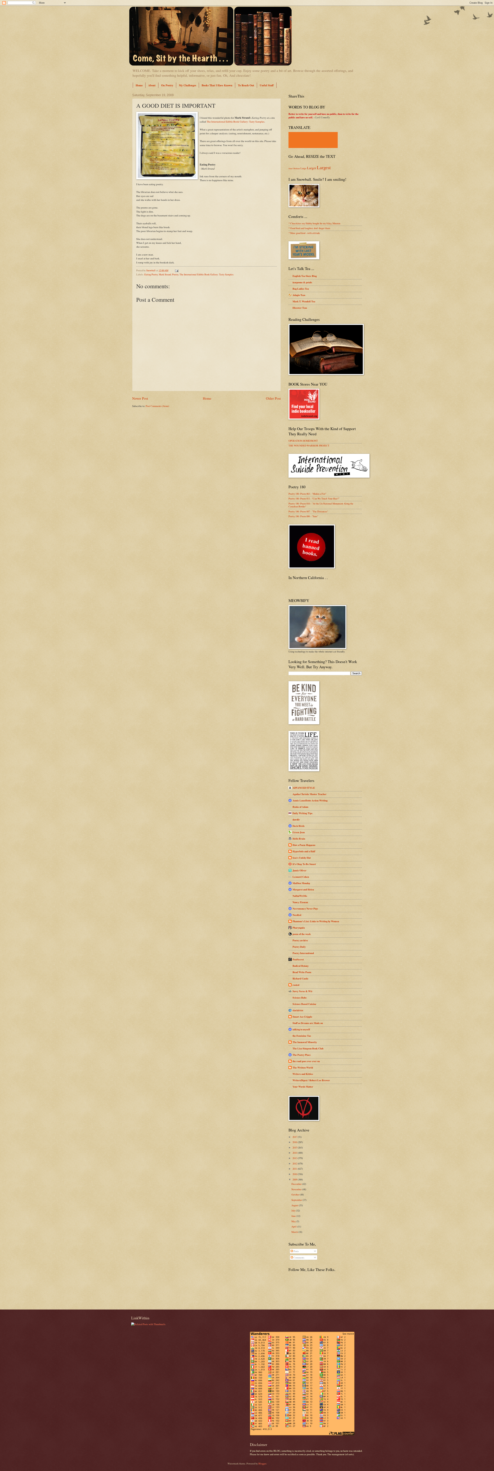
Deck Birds (299, 826)
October (295, 1194)
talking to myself (301, 1029)
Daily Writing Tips (302, 813)
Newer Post (140, 398)
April (294, 1226)
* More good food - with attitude (304, 233)
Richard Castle (300, 978)
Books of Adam (300, 807)
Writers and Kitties (303, 1074)
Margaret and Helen (303, 889)
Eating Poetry (151, 274)
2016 (295, 1142)
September (297, 1200)
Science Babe (300, 997)
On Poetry (167, 85)
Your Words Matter (303, 1086)
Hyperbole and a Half (304, 851)
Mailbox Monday (301, 883)
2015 (295, 1147)
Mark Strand (165, 274)
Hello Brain (299, 838)
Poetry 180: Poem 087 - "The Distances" (308, 511)
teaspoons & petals (302, 282)
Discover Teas (300, 307)
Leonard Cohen (301, 876)
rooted (296, 985)
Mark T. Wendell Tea (304, 301)
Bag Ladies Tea (301, 288)
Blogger (262, 1463)
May (293, 1221)
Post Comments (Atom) (157, 406)
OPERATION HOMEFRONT (303, 440)
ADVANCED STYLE (304, 787)
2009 (295, 1179)
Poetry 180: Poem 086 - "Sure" (303, 516)
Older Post (273, 398)
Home (139, 85)
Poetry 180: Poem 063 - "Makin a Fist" (307, 493)
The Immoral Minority (305, 1042)
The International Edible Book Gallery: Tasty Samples (235, 121)
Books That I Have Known (217, 85)
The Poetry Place (302, 1055)
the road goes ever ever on (306, 1061)
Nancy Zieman (300, 902)
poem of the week (302, 934)
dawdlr (296, 819)
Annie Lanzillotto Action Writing (310, 800)
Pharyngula (299, 927)
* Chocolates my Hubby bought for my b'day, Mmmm (314, 223)
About (152, 85)
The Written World (303, 1067)
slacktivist (298, 1010)
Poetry (175, 274)
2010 (295, 1174)
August (295, 1205)
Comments (298, 1257)
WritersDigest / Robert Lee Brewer (311, 1080)
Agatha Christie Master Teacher (310, 794)
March (294, 1232)
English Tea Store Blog (305, 276)
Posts (296, 1251)
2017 (295, 1137)
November (296, 1189)
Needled (297, 915)
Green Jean (299, 832)
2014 (295, 1152)
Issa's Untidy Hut (302, 857)
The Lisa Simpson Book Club (308, 1048)
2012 (295, 1163)
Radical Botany (301, 965)
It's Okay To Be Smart (304, 864)
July (293, 1210)
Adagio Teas (299, 295)
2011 (295, 1168)
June (293, 1216)
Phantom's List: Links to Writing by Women (316, 921)
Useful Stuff (267, 85)
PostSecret (298, 959)
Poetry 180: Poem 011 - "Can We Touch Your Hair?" (314, 498)
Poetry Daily (299, 946)
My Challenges (187, 85)
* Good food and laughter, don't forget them (309, 228)
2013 (295, 1158)
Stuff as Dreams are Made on (308, 1023)
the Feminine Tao (302, 1035)
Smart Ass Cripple (302, 1016)
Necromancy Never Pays (305, 908)
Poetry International (303, 953)
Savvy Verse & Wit (302, 991)
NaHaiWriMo (300, 896)
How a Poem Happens (304, 845)
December (296, 1184)
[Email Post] (176, 270)
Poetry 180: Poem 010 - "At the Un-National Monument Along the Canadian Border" (320, 505)
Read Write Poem (302, 972)
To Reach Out (246, 85)
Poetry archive (300, 940)
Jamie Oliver (299, 870)
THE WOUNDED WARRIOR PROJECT (308, 445)
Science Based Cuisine (304, 1004)
